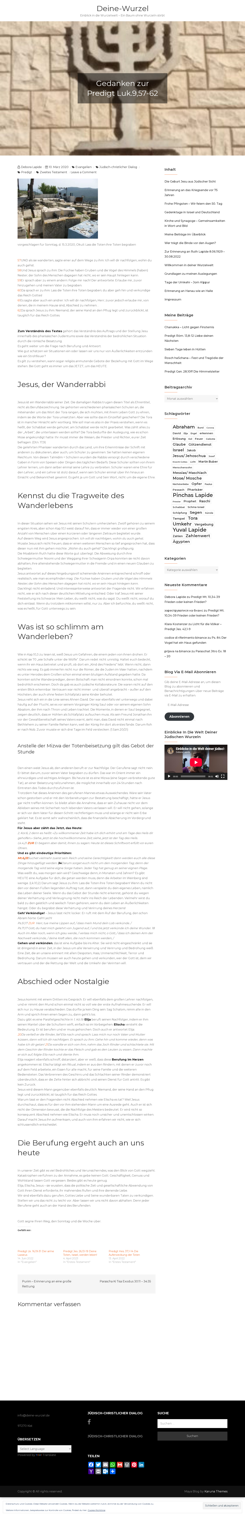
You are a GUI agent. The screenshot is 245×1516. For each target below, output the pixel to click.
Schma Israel (196, 507)
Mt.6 (21, 858)
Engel (194, 433)
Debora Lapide (31, 167)
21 (46, 1044)
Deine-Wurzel (122, 8)
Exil (190, 439)
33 (26, 858)
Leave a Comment (84, 172)
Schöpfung (180, 512)
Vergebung (204, 524)
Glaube (179, 444)
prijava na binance (177, 651)
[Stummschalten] (217, 776)
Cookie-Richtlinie (96, 1510)
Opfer (197, 484)
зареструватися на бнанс (183, 610)
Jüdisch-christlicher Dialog (118, 167)
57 (19, 260)
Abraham (184, 427)
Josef (212, 456)
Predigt (26, 172)
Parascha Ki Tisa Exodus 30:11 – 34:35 (125, 1281)
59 (19, 280)
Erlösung (179, 438)
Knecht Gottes (180, 462)
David (177, 433)
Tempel (179, 518)
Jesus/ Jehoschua (189, 456)
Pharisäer (195, 489)
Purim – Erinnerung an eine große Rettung (46, 1284)
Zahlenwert (198, 535)
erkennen (206, 433)
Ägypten (181, 541)
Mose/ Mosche (187, 478)
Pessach (178, 489)
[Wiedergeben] (169, 776)
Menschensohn (182, 467)
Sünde (209, 512)
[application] (195, 762)
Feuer (199, 438)
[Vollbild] (223, 776)
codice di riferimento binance (185, 637)
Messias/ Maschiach (190, 473)
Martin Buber (208, 461)
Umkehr (182, 524)
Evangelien (84, 167)
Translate (49, 1455)
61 (19, 300)
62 (19, 310)
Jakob (191, 450)
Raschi (204, 501)
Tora (193, 518)
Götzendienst (200, 444)
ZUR (30, 843)
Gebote (210, 438)
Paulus (208, 484)
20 (19, 1034)
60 (19, 290)
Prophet (189, 501)
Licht (193, 462)
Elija (186, 433)
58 (19, 270)
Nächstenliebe (181, 484)
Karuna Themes (215, 1491)
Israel (178, 449)
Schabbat (179, 507)
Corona (210, 428)
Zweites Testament (53, 172)
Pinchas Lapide (193, 495)
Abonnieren (179, 717)
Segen (196, 512)
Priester (177, 502)
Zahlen (178, 536)
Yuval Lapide (189, 530)
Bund (201, 428)
